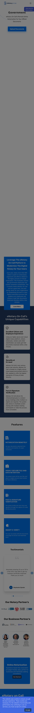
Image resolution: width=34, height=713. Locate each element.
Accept (27, 710)
